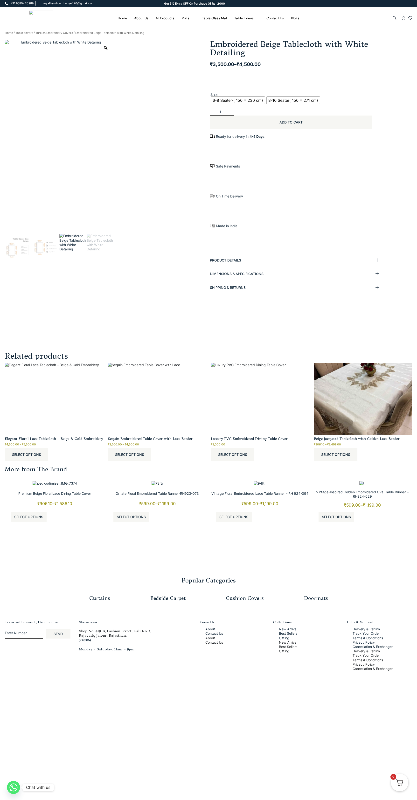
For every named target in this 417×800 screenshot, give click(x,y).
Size (213, 95)
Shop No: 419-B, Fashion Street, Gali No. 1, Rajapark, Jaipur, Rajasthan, (115, 633)
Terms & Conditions (368, 638)
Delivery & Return (366, 629)
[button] (296, 260)
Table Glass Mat (214, 18)
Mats (185, 18)
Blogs (295, 18)
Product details (225, 260)
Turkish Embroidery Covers (54, 33)
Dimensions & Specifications (237, 274)
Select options (26, 454)
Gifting (284, 638)
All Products (165, 18)
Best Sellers (288, 633)
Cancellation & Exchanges (373, 647)
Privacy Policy (364, 642)
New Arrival (288, 629)
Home (122, 18)
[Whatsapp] (13, 787)
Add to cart (291, 122)
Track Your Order (366, 633)
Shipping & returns (228, 287)
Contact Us (275, 18)
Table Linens (244, 18)
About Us (141, 18)
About (210, 629)
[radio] (238, 100)
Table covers (24, 33)
